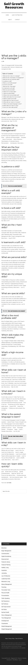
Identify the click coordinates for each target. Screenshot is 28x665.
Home (6, 638)
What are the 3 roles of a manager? (11, 76)
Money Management (6, 584)
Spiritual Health (5, 612)
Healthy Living (5, 567)
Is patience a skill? (7, 81)
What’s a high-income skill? (10, 98)
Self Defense (4, 604)
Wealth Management (6, 626)
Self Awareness (5, 601)
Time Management (6, 618)
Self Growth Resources (14, 5)
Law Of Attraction (5, 576)
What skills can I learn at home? (11, 100)
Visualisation (4, 623)
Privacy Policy (12, 638)
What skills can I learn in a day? (11, 105)
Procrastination (5, 595)
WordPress (15, 659)
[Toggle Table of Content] (22, 74)
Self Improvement (5, 606)
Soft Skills (9, 482)
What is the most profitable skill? (11, 95)
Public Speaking (5, 598)
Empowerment (5, 559)
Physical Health (5, 592)
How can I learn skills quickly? (11, 107)
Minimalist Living (5, 581)
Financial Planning (5, 564)
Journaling (4, 573)
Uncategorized (5, 620)
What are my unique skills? (10, 91)
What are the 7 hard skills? (9, 86)
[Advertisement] (14, 37)
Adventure (4, 548)
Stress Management (6, 615)
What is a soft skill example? (10, 83)
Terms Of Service (19, 638)
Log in (20, 659)
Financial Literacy (5, 562)
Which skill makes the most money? (12, 97)
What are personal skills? (9, 90)
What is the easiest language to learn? (13, 104)
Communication (5, 553)
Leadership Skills (5, 578)
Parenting (3, 587)
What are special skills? (9, 93)
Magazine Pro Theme (16, 658)
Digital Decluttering (6, 556)
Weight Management (6, 629)
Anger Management (6, 550)
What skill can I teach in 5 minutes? (12, 102)
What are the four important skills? (11, 79)
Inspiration (4, 570)
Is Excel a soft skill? (7, 84)
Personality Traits (5, 590)
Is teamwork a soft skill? (9, 88)
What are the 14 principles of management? (13, 77)
